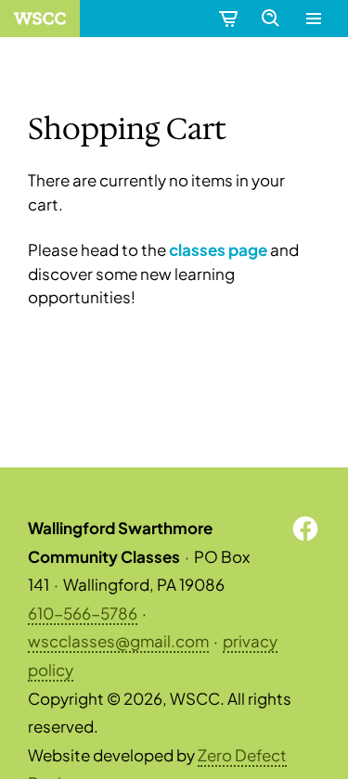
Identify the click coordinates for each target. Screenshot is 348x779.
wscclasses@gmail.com (118, 641)
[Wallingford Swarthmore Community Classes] (40, 18)
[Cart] (227, 18)
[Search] (270, 18)
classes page (218, 249)
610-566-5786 (82, 613)
